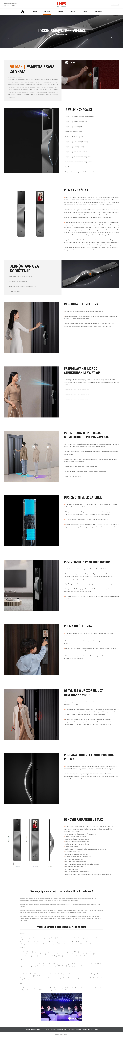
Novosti (72, 11)
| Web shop (98, 11)
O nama (34, 11)
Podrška (60, 11)
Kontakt (85, 11)
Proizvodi (47, 11)
